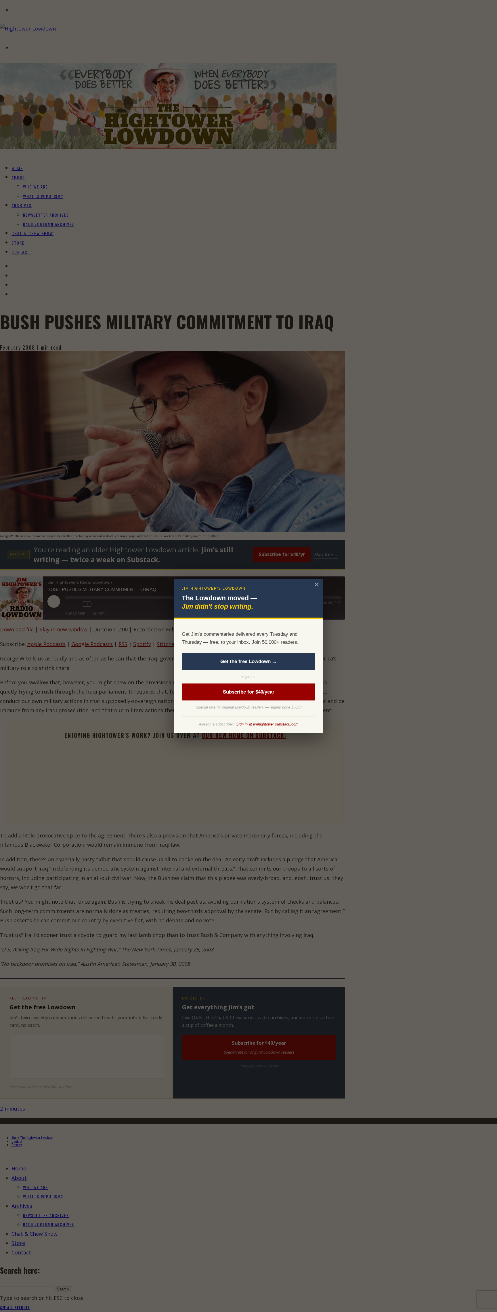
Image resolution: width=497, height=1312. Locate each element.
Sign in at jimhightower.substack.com (267, 724)
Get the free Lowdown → (248, 661)
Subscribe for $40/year (248, 692)
